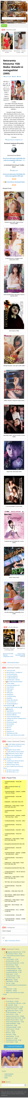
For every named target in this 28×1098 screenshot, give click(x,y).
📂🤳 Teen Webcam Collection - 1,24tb (14, 1003)
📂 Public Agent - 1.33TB (11, 974)
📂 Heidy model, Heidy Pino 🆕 (13, 707)
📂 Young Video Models (11, 700)
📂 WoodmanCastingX (11, 722)
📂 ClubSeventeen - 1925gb (11, 1029)
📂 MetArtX (8, 729)
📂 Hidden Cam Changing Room (13, 755)
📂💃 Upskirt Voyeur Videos (12, 749)
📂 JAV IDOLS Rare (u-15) (12, 772)
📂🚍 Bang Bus (9, 709)
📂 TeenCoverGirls (10, 670)
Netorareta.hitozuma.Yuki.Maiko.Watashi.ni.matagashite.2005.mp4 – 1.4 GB (14, 160)
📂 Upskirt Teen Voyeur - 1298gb (13, 1008)
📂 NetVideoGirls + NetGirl (12, 679)
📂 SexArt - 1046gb (9, 1031)
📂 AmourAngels (9, 724)
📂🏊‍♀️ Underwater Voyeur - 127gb (13, 1010)
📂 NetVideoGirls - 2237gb (11, 961)
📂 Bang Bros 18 (9, 731)
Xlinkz (6, 1077)
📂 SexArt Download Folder (12, 716)
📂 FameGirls (8, 726)
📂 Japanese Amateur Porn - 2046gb (14, 1016)
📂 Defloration (9, 692)
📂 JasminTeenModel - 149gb (12, 1023)
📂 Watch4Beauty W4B (11, 733)
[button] (2, 1090)
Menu (4, 25)
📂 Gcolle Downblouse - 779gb (12, 1012)
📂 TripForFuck (9, 720)
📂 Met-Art (8, 727)
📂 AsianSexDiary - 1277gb (11, 1036)
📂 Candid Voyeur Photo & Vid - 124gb (14, 1018)
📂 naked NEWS (9, 711)
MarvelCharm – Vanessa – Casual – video (20, 51)
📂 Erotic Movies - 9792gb (11, 1001)
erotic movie (8, 76)
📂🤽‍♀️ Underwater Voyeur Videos (14, 753)
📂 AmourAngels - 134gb (11, 1042)
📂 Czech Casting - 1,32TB (11, 959)
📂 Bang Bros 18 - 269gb (11, 1038)
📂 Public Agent (9, 689)
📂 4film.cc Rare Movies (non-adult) (14, 735)
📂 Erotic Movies (9, 687)
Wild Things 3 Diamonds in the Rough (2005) (9, 649)
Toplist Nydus (8, 1076)
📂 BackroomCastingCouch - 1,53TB (14, 963)
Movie (20, 76)
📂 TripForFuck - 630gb (10, 1025)
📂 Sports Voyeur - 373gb (11, 1014)
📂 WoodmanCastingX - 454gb (12, 1027)
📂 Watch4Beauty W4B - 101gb (12, 1040)
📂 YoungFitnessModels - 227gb (12, 972)
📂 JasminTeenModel (10, 714)
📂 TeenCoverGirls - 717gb (11, 966)
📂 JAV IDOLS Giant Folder (12, 770)
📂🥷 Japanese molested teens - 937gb (14, 952)
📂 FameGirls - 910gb (10, 1034)
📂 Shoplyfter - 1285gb (10, 990)
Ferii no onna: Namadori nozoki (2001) (20, 655)
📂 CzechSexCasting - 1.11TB (12, 977)
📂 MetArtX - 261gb (9, 1032)
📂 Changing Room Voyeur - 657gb (13, 1007)
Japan (15, 76)
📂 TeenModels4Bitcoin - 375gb (13, 970)
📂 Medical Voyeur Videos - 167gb (13, 1020)
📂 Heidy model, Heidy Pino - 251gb (14, 1021)
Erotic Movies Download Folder (15, 182)
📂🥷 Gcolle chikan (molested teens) (15, 744)
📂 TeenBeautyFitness (11, 674)
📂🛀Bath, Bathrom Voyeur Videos (14, 751)
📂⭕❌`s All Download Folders (10, 662)
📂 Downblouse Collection (12, 762)
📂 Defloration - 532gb (10, 989)
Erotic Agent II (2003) (22, 648)
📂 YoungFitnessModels (11, 676)
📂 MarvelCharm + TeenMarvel (13, 672)
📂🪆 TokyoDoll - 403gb (10, 1005)
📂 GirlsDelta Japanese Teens (13, 713)
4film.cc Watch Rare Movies (12, 940)
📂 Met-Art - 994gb (9, 983)
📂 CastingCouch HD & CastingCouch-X (15, 718)
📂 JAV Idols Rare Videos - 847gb (13, 953)
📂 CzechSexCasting (10, 696)
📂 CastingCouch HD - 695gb (12, 976)
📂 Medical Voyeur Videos (12, 764)
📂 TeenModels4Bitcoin (11, 678)
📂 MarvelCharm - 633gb (11, 965)
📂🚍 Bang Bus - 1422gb (11, 979)
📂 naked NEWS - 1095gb (11, 981)
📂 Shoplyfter (8, 698)
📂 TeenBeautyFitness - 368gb (12, 968)
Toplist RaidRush (8, 1074)
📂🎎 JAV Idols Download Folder (13, 681)
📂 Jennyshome (9, 694)
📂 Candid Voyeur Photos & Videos (14, 761)
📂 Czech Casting (9, 683)
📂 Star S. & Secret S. (10, 702)
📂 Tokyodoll (8, 691)
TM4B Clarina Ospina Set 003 (7, 51)
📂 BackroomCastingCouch (12, 685)
